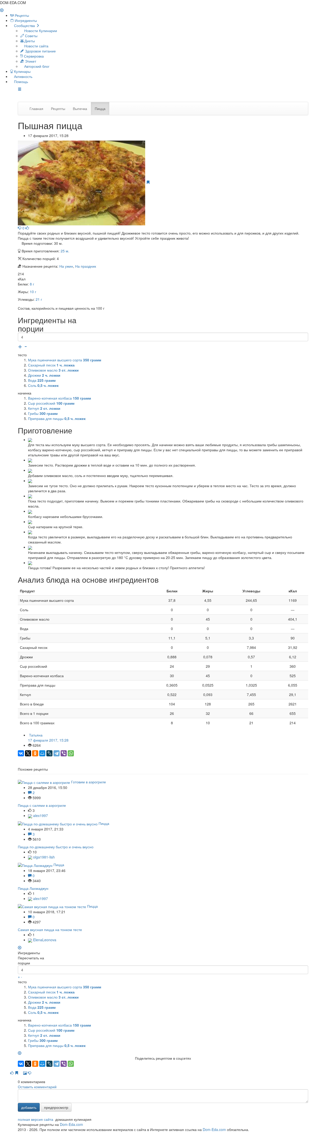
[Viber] (64, 753)
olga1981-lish (43, 857)
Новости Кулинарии (40, 30)
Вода (42, 380)
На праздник (85, 266)
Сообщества (24, 25)
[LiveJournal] (49, 753)
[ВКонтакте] (21, 753)
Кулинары (22, 71)
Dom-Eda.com (71, 1124)
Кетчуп (44, 408)
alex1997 (40, 815)
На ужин (66, 266)
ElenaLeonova (44, 939)
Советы (30, 35)
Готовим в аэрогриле (88, 781)
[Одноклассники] (35, 753)
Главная (36, 108)
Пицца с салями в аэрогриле (42, 805)
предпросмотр (56, 1107)
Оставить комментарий (37, 1086)
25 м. (65, 250)
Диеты (29, 40)
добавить (28, 1107)
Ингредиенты (25, 20)
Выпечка (80, 108)
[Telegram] (56, 753)
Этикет (30, 61)
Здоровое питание (40, 50)
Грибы (43, 413)
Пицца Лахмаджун (33, 888)
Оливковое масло (53, 370)
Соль (43, 385)
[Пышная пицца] (82, 182)
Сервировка (33, 56)
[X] (28, 753)
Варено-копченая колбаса (59, 398)
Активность (22, 76)
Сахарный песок (51, 364)
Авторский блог (36, 66)
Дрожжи (44, 375)
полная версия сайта (35, 1119)
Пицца (100, 108)
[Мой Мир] (42, 753)
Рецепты (21, 15)
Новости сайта (35, 45)
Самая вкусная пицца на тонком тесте (50, 929)
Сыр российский (51, 403)
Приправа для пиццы (57, 418)
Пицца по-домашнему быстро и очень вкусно (55, 846)
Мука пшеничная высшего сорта (64, 359)
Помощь (20, 81)
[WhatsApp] (71, 753)
